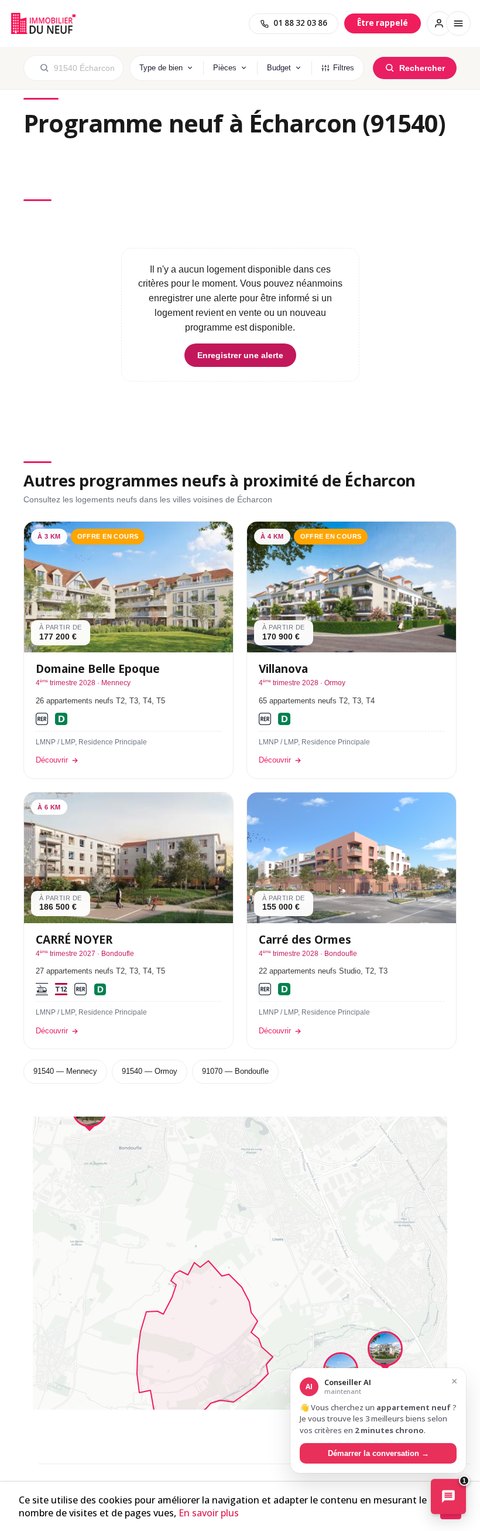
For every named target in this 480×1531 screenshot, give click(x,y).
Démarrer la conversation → (378, 1453)
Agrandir (423, 1135)
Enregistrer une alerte (240, 355)
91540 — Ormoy (149, 1071)
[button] (385, 1351)
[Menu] (458, 23)
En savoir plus (209, 1512)
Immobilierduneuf (43, 23)
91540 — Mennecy (65, 1071)
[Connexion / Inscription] (439, 23)
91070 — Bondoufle (235, 1071)
